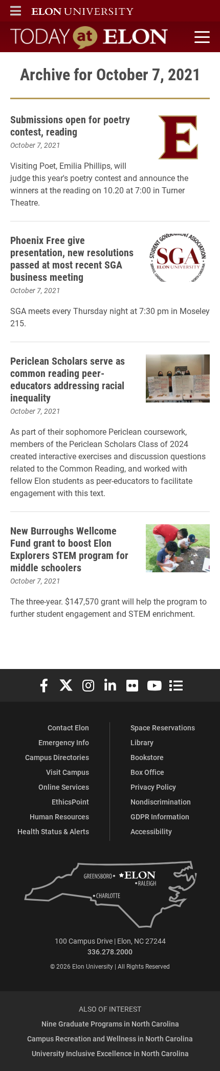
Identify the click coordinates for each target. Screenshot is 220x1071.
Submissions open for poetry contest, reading (70, 125)
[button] (15, 11)
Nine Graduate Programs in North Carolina (110, 1024)
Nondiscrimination (160, 802)
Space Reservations (162, 727)
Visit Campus (67, 772)
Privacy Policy (153, 787)
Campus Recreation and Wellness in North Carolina (110, 1038)
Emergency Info (63, 742)
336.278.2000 (110, 951)
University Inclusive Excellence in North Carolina (110, 1053)
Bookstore (147, 757)
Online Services (63, 787)
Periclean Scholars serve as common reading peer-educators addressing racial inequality (67, 379)
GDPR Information (159, 816)
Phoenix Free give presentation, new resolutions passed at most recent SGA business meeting (72, 258)
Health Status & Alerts (53, 831)
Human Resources (59, 816)
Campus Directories (57, 757)
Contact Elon (68, 727)
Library (141, 742)
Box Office (147, 772)
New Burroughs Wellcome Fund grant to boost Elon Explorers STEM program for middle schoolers (69, 549)
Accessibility (151, 831)
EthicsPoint (70, 802)
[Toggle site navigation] (200, 37)
